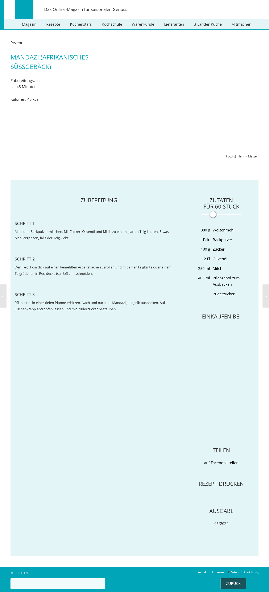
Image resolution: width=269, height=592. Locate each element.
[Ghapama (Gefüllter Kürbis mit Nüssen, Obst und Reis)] (3, 296)
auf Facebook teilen (221, 462)
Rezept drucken (221, 484)
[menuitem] (29, 24)
